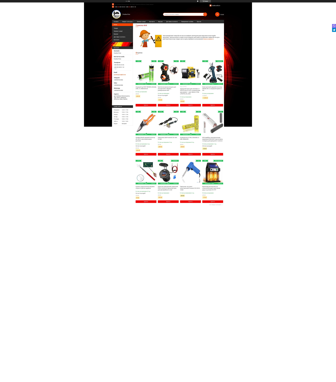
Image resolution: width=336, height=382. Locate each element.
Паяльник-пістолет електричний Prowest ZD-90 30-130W (190, 188)
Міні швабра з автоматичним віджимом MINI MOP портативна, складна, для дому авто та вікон (212, 139)
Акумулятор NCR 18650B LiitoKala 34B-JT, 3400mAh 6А (146, 87)
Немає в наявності (208, 39)
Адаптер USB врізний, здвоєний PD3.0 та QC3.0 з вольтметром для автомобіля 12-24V (168, 188)
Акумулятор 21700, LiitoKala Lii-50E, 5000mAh (189, 138)
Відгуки (160, 21)
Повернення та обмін (187, 21)
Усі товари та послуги (215, 204)
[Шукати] (205, 14)
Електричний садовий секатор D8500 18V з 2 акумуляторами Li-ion (212, 88)
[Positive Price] (116, 14)
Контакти (152, 21)
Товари (116, 28)
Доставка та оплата (172, 21)
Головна (116, 21)
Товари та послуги (127, 21)
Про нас (199, 21)
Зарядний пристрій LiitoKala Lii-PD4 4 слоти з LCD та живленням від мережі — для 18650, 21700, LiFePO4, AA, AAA (190, 91)
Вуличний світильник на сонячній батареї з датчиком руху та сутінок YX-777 (211, 188)
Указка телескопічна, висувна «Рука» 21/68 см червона (145, 187)
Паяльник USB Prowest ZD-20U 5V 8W (167, 138)
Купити (146, 105)
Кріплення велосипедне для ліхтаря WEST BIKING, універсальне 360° (167, 88)
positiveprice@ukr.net (120, 74)
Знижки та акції (141, 21)
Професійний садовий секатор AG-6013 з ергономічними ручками (145, 139)
